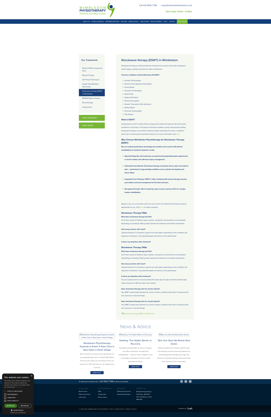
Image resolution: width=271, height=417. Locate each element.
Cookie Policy (119, 409)
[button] (18, 410)
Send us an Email (122, 382)
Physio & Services (97, 21)
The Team (124, 21)
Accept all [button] (11, 406)
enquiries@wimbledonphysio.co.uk (176, 5)
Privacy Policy (131, 409)
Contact (172, 21)
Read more (19, 387)
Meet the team (83, 391)
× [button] (31, 376)
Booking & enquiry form (124, 391)
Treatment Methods (112, 21)
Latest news (82, 397)
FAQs (99, 391)
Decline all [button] (25, 406)
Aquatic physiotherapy (123, 394)
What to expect (102, 397)
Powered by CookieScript (18, 412)
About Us (86, 21)
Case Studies (144, 21)
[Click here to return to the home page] (96, 9)
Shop (165, 21)
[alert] (18, 394)
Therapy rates (102, 394)
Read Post (97, 373)
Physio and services (84, 394)
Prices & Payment (156, 21)
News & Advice (133, 21)
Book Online (182, 21)
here (178, 134)
